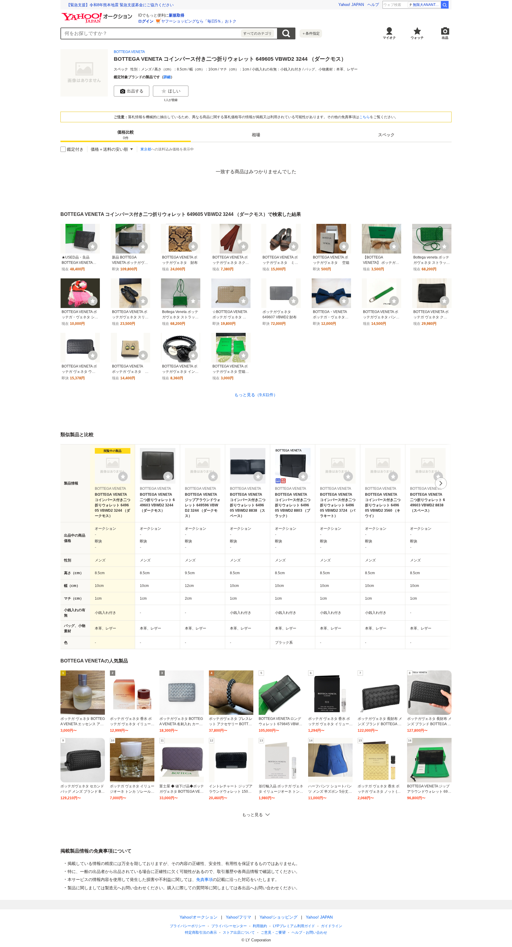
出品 (445, 37)
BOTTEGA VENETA (129, 52)
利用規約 (260, 926)
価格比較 (125, 135)
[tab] (125, 135)
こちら (364, 117)
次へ (441, 483)
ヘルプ (373, 4)
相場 (256, 135)
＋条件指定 (311, 33)
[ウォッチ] (92, 246)
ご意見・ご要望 (273, 932)
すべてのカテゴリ (257, 33)
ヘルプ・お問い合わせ (309, 932)
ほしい (174, 91)
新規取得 (176, 15)
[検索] (445, 5)
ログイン (145, 21)
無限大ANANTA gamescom (426, 5)
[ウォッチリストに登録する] (123, 476)
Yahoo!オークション (198, 917)
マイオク (389, 37)
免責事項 (204, 879)
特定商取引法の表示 (201, 932)
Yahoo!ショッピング (278, 917)
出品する (135, 91)
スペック (386, 135)
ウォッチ (417, 37)
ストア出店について (239, 932)
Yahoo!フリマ (238, 917)
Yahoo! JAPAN (351, 4)
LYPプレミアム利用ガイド (294, 926)
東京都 (145, 149)
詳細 (167, 77)
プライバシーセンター (229, 926)
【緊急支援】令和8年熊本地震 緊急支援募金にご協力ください (120, 5)
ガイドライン (331, 926)
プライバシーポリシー (187, 926)
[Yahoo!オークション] (97, 14)
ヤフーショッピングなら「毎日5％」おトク (198, 21)
